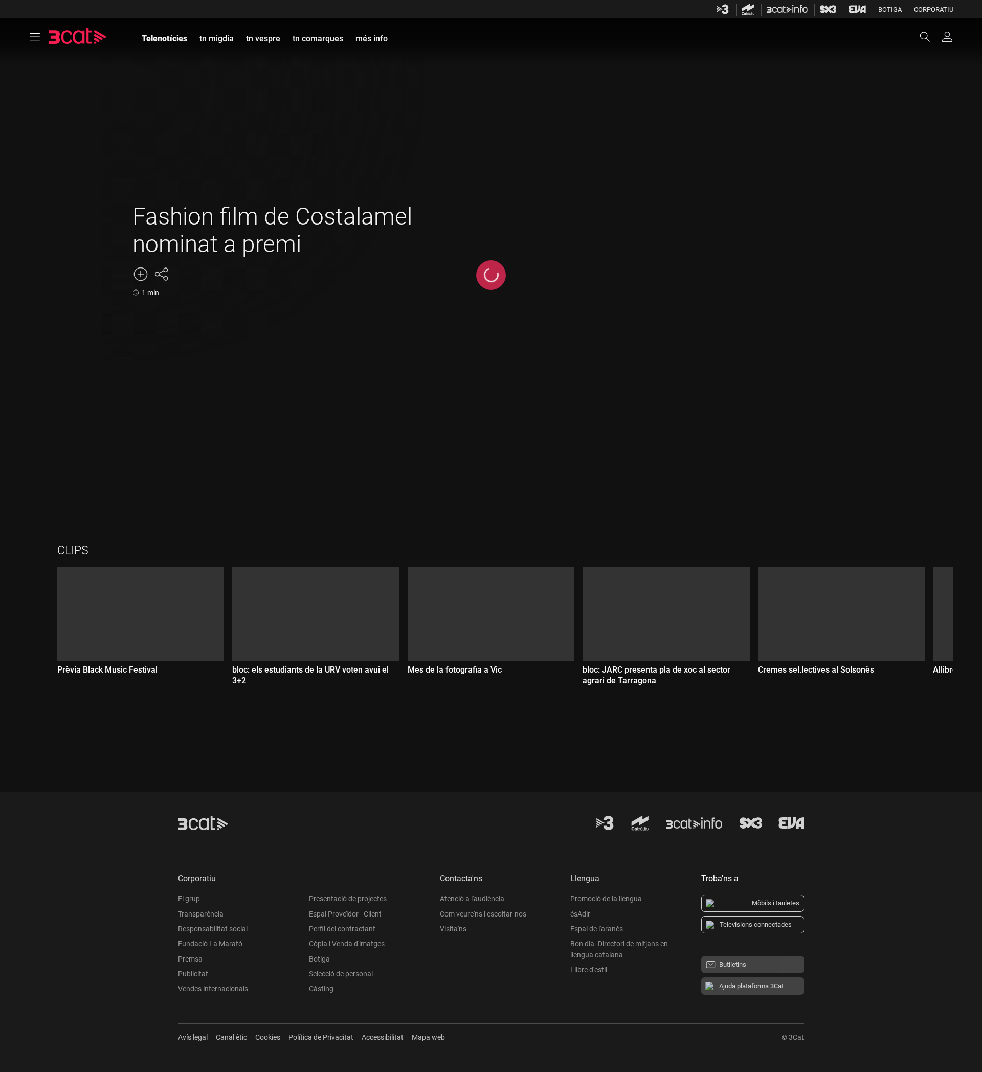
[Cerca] (930, 37)
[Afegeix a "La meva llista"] (140, 274)
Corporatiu (933, 9)
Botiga (890, 9)
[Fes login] (947, 37)
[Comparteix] (161, 274)
